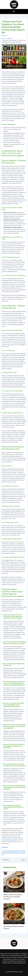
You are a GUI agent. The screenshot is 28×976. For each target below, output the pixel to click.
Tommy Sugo (9, 94)
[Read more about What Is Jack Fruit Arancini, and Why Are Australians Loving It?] (13, 882)
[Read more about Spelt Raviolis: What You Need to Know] (13, 913)
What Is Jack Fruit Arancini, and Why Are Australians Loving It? (12, 897)
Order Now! (5, 847)
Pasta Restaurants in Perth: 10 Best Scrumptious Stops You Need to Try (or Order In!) (14, 852)
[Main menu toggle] (13, 11)
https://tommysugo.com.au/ (9, 840)
